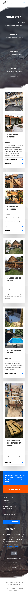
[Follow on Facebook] (12, 553)
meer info (14, 42)
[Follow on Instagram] (15, 553)
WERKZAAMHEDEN (11, 521)
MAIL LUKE (14, 489)
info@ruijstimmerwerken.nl (10, 546)
